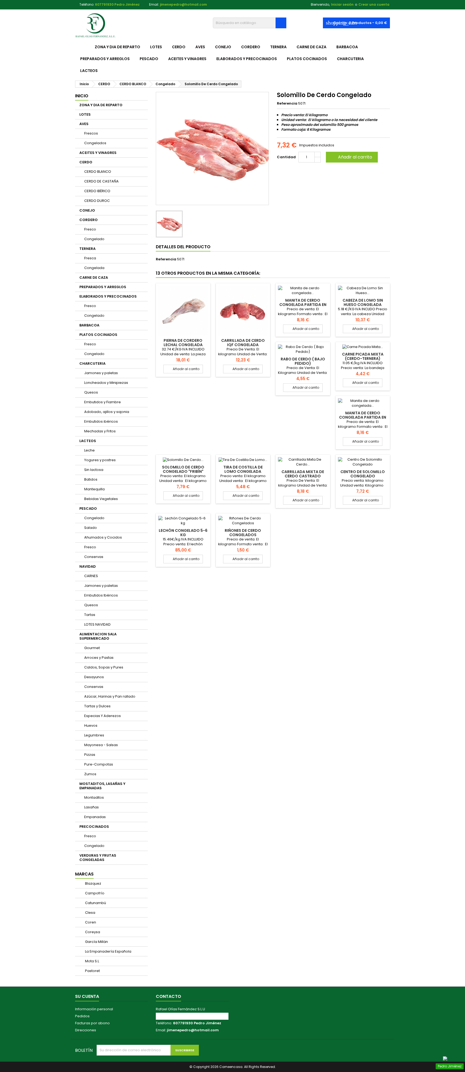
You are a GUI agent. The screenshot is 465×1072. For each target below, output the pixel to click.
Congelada (94, 267)
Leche (89, 450)
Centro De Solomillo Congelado (362, 474)
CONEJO (223, 47)
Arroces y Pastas (99, 657)
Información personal (94, 1009)
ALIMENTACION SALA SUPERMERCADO (98, 636)
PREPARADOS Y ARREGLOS (105, 58)
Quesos (91, 392)
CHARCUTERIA (350, 58)
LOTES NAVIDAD (97, 624)
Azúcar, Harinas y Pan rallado (109, 696)
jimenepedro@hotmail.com (183, 4)
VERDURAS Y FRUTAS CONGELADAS (97, 857)
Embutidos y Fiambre (102, 402)
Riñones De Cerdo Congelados (243, 532)
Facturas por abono (92, 1023)
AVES (200, 47)
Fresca (90, 258)
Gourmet (92, 647)
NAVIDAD (87, 566)
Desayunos (94, 677)
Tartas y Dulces (97, 706)
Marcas (84, 874)
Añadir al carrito (351, 157)
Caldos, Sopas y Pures (103, 667)
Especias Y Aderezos (102, 715)
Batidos (90, 479)
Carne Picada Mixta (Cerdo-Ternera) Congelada (362, 358)
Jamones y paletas (101, 372)
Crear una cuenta (373, 4)
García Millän (96, 941)
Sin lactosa (93, 469)
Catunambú (95, 902)
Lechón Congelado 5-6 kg (183, 532)
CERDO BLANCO (97, 171)
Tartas (89, 614)
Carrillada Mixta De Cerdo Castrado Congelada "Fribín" (302, 476)
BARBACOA (347, 47)
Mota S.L (91, 961)
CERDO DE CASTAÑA (101, 181)
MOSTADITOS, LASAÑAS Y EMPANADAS (102, 786)
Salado (90, 527)
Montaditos (94, 797)
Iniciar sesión (342, 4)
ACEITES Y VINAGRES (187, 58)
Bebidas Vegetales (101, 498)
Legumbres (94, 735)
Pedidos (82, 1016)
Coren (90, 922)
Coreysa (92, 932)
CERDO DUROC (97, 200)
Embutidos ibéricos (101, 421)
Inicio (81, 96)
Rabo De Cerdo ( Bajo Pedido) (303, 361)
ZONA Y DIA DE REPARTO (117, 47)
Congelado (94, 239)
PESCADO (149, 58)
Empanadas (95, 816)
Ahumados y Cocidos (103, 537)
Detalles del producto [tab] (183, 247)
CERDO (178, 47)
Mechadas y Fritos (100, 431)
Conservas (93, 556)
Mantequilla (94, 489)
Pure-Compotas (98, 764)
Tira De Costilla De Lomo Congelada (243, 469)
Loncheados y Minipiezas (106, 382)
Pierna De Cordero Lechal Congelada (183, 342)
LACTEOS (89, 70)
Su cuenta (87, 996)
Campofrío (94, 893)
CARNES (91, 575)
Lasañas (91, 807)
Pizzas (89, 754)
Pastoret (92, 970)
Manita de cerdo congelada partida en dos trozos (302, 305)
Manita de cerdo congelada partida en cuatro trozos (362, 417)
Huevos (90, 725)
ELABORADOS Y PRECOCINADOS (246, 58)
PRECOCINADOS (94, 826)
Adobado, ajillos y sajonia (106, 411)
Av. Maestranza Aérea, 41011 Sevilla (187, 1016)
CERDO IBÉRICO (97, 191)
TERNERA (278, 47)
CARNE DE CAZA (311, 47)
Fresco (90, 229)
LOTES (156, 47)
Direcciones (85, 1030)
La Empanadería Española (107, 951)
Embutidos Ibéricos (101, 595)
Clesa (89, 912)
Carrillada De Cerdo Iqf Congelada (243, 342)
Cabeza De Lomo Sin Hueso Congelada (363, 302)
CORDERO (250, 47)
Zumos (90, 774)
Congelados (95, 143)
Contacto (168, 996)
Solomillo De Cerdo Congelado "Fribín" (183, 469)
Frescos (91, 133)
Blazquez (92, 883)
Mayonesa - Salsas (101, 744)
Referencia (287, 103)
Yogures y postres (100, 460)
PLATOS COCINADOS (307, 58)
